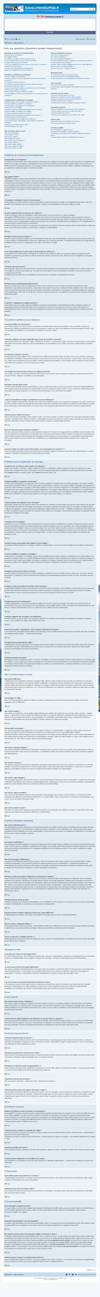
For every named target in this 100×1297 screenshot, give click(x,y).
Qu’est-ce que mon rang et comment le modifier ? (19, 91)
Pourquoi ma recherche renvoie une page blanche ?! (66, 99)
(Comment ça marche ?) (54, 17)
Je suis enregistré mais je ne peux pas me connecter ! (21, 60)
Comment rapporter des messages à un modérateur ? (21, 119)
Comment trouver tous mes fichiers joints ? (63, 123)
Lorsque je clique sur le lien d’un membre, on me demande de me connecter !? (26, 94)
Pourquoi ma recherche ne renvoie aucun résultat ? (66, 97)
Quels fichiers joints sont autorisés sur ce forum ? (65, 121)
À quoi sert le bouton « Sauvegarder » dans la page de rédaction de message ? (24, 121)
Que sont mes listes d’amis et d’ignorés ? (63, 85)
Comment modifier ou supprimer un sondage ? (18, 111)
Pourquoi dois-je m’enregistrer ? (14, 55)
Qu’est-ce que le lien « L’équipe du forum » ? (64, 68)
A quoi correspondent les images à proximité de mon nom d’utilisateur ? (25, 88)
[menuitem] (17, 39)
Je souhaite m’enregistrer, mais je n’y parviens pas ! (20, 59)
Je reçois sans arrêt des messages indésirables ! (65, 76)
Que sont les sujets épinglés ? (13, 144)
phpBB (68, 391)
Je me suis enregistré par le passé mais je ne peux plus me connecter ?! (26, 64)
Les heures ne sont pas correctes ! (15, 82)
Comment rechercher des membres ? (62, 101)
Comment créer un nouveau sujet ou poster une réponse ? (22, 102)
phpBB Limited (58, 1208)
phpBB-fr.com (53, 1279)
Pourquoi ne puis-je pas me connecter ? (16, 62)
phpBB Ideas (14, 1225)
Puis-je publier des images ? (13, 138)
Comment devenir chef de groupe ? (61, 62)
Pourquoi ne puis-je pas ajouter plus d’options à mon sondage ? (23, 109)
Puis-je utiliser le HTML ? (12, 134)
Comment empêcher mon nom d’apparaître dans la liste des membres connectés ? (25, 79)
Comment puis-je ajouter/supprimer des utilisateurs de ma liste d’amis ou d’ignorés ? (72, 87)
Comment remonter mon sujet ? (14, 126)
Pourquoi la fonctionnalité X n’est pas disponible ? (65, 131)
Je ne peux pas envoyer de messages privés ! (64, 74)
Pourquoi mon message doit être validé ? (17, 124)
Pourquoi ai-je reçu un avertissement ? (16, 117)
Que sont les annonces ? (12, 142)
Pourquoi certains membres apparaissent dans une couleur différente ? (72, 64)
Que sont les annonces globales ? (15, 140)
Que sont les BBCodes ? (12, 133)
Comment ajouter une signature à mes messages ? (20, 105)
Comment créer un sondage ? (13, 107)
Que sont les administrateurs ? (60, 55)
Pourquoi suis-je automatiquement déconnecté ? (19, 68)
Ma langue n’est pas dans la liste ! (15, 86)
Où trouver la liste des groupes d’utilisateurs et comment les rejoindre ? (72, 60)
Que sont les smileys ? (11, 136)
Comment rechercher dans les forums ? (63, 95)
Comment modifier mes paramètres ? (16, 76)
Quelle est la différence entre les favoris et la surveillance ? (68, 109)
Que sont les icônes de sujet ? (14, 148)
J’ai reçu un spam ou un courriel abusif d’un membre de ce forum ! (70, 78)
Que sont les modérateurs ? (59, 57)
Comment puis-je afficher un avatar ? (15, 90)
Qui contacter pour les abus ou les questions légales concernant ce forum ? (71, 134)
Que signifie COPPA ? (11, 57)
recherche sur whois (39, 1238)
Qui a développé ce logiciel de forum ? (62, 129)
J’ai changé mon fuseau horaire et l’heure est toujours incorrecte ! (24, 84)
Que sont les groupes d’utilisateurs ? (61, 59)
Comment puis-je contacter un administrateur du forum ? (67, 137)
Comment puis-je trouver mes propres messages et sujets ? (68, 102)
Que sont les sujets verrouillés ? (14, 146)
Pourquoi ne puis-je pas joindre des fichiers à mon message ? (23, 115)
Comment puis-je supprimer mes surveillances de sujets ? (68, 115)
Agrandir (50, 32)
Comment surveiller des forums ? (60, 113)
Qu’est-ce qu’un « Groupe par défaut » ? (63, 66)
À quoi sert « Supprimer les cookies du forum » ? (19, 70)
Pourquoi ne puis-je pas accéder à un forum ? (18, 113)
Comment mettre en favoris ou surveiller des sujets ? (66, 111)
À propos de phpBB (11, 1212)
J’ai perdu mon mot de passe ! (13, 66)
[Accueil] (14, 8)
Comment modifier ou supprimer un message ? (18, 103)
